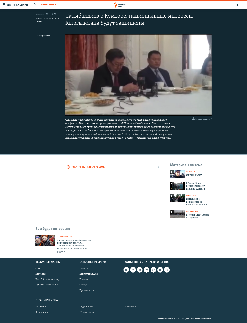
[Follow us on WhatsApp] (153, 269)
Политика (191, 196)
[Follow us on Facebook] (140, 269)
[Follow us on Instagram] (133, 269)
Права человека (87, 290)
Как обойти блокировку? (47, 279)
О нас (38, 268)
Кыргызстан (192, 212)
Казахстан (40, 307)
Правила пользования (46, 285)
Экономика (48, 5)
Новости (83, 268)
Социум (83, 285)
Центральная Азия (88, 274)
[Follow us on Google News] (160, 269)
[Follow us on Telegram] (146, 269)
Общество (191, 172)
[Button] (43, 36)
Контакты (40, 274)
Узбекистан (131, 307)
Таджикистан (87, 307)
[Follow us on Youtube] (126, 269)
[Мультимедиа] (238, 5)
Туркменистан (64, 237)
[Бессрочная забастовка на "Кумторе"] (177, 214)
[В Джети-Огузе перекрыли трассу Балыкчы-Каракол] (177, 186)
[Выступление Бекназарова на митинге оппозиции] (177, 198)
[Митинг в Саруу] (177, 174)
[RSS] (167, 269)
